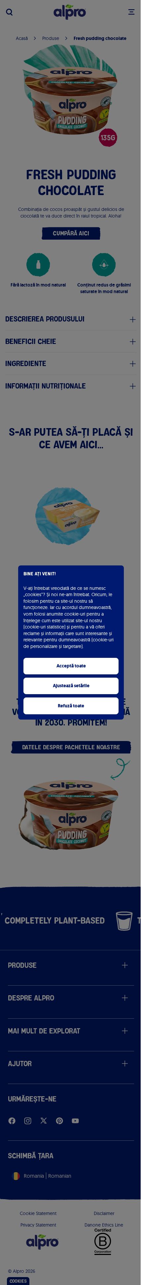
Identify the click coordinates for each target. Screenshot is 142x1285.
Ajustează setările (71, 686)
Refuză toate (71, 706)
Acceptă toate (71, 666)
